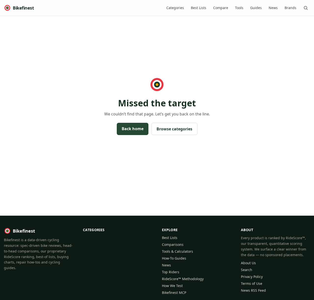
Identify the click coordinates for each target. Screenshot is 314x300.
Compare (220, 7)
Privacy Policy (252, 276)
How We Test (172, 285)
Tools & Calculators (177, 251)
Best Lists (198, 7)
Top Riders (170, 272)
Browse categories (174, 129)
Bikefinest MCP (174, 292)
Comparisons (172, 244)
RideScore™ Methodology (183, 278)
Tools (239, 7)
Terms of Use (251, 283)
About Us (248, 263)
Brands (290, 7)
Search (246, 269)
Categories (175, 7)
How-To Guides (174, 258)
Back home (133, 128)
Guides (256, 7)
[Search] (305, 7)
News (273, 7)
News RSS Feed (253, 290)
